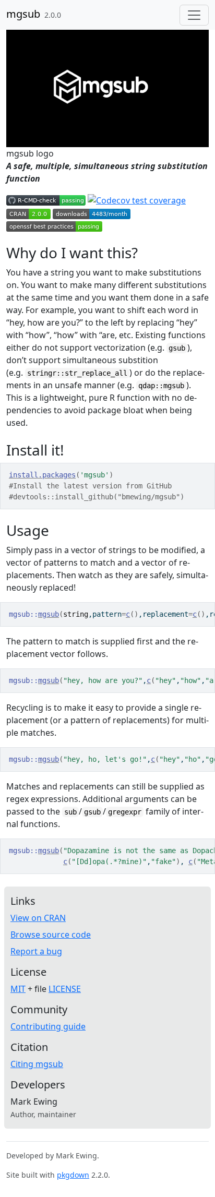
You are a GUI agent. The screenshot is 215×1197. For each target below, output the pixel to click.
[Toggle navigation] (194, 15)
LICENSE (65, 989)
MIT (18, 989)
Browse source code (50, 934)
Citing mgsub (36, 1064)
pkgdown (73, 1175)
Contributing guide (48, 1026)
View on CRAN (38, 918)
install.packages (42, 475)
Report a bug (36, 951)
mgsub (23, 14)
